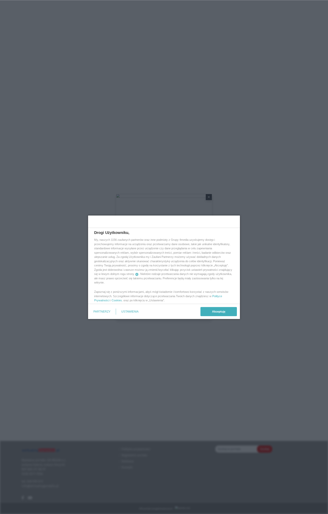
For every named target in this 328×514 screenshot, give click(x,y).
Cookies (117, 300)
